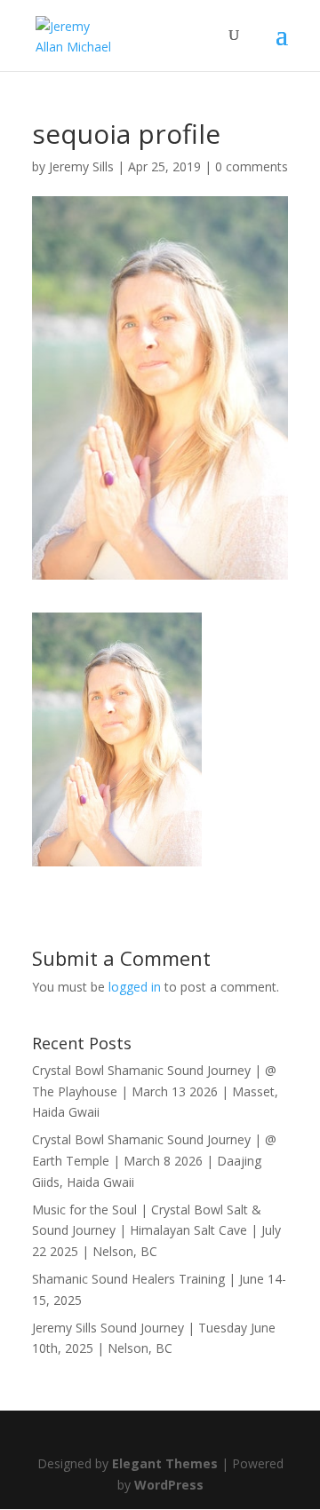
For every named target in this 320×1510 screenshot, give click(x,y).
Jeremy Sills (81, 166)
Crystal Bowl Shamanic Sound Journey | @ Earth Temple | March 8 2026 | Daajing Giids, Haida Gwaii (154, 1160)
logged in (134, 986)
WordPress (169, 1484)
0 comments (251, 166)
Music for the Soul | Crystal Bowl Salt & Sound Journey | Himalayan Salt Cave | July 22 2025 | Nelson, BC (156, 1231)
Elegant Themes (165, 1463)
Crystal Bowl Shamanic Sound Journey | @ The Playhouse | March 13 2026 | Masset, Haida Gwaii (155, 1091)
